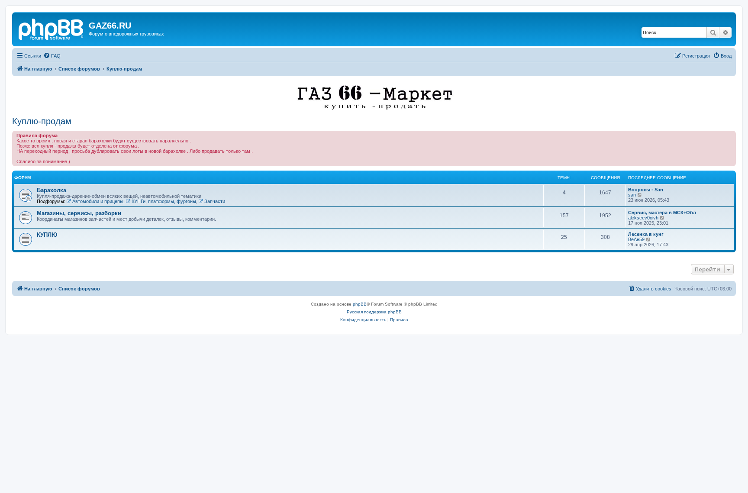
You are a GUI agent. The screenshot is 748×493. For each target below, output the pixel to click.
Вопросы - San (645, 189)
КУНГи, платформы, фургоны (164, 201)
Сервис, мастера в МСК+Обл (662, 212)
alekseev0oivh (643, 217)
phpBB (360, 304)
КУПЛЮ (47, 235)
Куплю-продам (41, 121)
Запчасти (214, 201)
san (632, 194)
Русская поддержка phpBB (374, 311)
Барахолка (51, 190)
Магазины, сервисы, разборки (79, 213)
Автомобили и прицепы (97, 201)
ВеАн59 (636, 239)
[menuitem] (52, 56)
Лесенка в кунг (646, 234)
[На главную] (51, 28)
